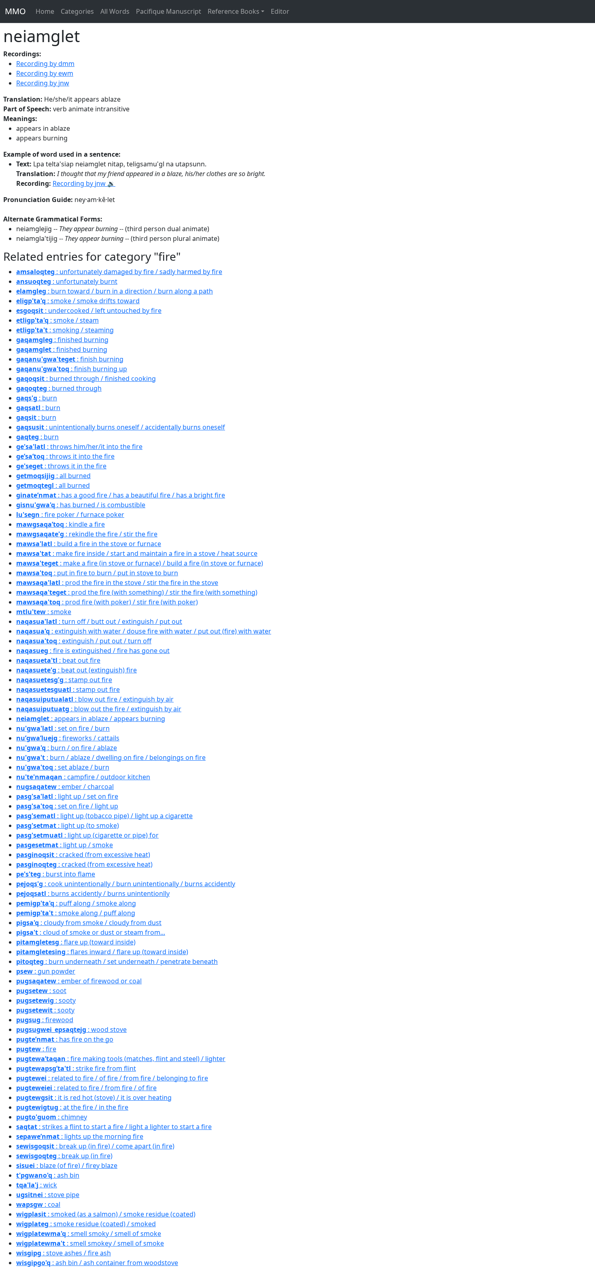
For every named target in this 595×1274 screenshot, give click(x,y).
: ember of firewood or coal (79, 980)
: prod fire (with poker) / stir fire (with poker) (107, 602)
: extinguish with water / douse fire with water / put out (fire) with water (143, 631)
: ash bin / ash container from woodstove (97, 1262)
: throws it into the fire (65, 456)
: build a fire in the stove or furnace (88, 543)
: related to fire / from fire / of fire (86, 1087)
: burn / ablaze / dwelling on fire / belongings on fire (111, 757)
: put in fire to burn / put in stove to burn (97, 572)
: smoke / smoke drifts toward (78, 300)
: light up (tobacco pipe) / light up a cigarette (104, 815)
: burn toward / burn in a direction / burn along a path (114, 291)
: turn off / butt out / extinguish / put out (99, 621)
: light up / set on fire (67, 796)
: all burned (53, 475)
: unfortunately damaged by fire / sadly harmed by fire (119, 271)
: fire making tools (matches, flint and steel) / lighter (120, 1058)
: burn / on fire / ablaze (66, 747)
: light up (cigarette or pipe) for (87, 835)
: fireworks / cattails (67, 738)
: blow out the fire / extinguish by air (98, 708)
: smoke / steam (57, 320)
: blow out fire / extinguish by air (95, 699)
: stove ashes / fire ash (63, 1252)
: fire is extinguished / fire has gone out (93, 650)
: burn (36, 397)
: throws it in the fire (61, 466)
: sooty (46, 1000)
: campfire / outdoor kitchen (83, 776)
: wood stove (71, 1029)
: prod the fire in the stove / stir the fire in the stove (117, 582)
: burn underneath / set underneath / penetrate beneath (117, 961)
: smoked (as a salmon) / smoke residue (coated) (106, 1214)
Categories (77, 11)
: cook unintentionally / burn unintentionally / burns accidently (125, 883)
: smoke (43, 611)
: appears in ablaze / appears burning (90, 718)
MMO (15, 11)
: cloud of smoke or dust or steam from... (90, 932)
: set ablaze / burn (62, 767)
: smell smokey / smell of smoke (90, 1243)
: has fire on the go (64, 1039)
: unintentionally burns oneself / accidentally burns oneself (120, 427)
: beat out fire (58, 660)
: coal (38, 1204)
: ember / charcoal (65, 786)
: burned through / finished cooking (86, 378)
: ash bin (47, 1175)
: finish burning (69, 359)
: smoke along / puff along (75, 912)
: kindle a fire (60, 524)
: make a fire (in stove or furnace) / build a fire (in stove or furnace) (139, 563)
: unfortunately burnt (66, 281)
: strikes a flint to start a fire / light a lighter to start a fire (114, 1126)
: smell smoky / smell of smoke (88, 1233)
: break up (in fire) (64, 1155)
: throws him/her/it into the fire (79, 446)
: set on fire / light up (67, 806)
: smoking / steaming (65, 329)
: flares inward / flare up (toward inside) (102, 951)
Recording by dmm (45, 63)
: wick (36, 1184)
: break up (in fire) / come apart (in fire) (95, 1146)
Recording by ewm (44, 73)
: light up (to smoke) (67, 825)
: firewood (44, 1019)
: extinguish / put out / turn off (83, 640)
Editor (280, 11)
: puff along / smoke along (76, 903)
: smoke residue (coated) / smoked (86, 1223)
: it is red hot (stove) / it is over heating (94, 1097)
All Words (115, 11)
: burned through (59, 388)
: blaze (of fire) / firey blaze (66, 1165)
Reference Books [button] (233, 11)
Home (45, 11)
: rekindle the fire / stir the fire (86, 534)
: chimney (51, 1116)
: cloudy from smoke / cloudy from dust (89, 922)
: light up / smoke (64, 844)
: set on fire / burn (63, 728)
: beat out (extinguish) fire (76, 670)
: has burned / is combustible (80, 504)
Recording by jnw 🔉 (84, 183)
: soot (41, 990)
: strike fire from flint (76, 1068)
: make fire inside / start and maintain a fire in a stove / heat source (136, 553)
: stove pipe (47, 1194)
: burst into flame (55, 874)
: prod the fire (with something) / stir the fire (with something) (136, 592)
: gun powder (45, 971)
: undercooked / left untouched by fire (89, 310)
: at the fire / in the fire (72, 1107)
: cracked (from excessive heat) (83, 854)
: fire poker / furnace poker (70, 514)
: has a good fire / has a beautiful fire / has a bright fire (120, 495)
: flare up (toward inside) (76, 942)
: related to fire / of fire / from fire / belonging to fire (112, 1078)
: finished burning (62, 339)
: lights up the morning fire (79, 1136)
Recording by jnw (42, 83)
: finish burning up (71, 368)
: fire (36, 1048)
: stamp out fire (64, 679)
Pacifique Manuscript (168, 11)
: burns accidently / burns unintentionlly (93, 893)
